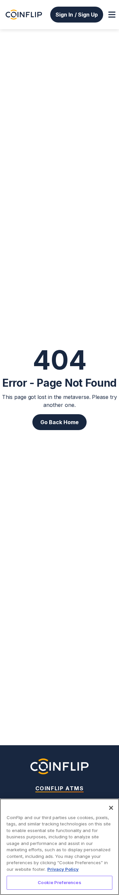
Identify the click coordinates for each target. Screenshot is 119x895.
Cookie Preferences (59, 882)
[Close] (111, 808)
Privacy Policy (63, 869)
